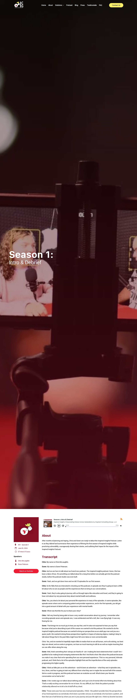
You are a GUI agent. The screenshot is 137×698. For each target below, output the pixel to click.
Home (43, 5)
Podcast (69, 5)
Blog (76, 5)
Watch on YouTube (26, 571)
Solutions (58, 5)
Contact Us (116, 5)
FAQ (100, 5)
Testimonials (92, 5)
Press (83, 5)
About (50, 5)
